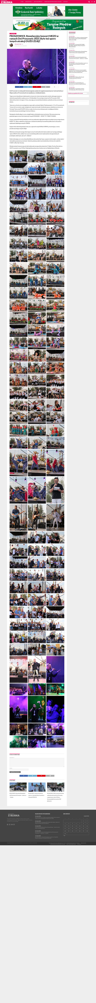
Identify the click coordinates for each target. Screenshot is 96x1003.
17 (65, 828)
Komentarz (12, 757)
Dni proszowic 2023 (17, 748)
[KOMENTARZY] (54, 86)
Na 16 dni (80, 93)
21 (79, 828)
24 (65, 831)
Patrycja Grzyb (18, 44)
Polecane (25, 748)
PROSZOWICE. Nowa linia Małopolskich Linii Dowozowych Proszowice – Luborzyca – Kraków (18, 795)
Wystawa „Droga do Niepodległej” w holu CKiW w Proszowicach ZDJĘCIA (64, 843)
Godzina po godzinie (73, 93)
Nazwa (11, 768)
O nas (22, 1)
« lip (64, 835)
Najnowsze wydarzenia (42, 813)
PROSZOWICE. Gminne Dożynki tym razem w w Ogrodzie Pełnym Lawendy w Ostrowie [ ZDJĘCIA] (36, 795)
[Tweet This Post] (28, 86)
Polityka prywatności (71, 844)
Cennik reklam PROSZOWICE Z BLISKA (52, 1)
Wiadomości (28, 1)
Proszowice (32, 748)
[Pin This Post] (37, 86)
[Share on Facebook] (19, 86)
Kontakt (65, 1)
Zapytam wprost (38, 1)
